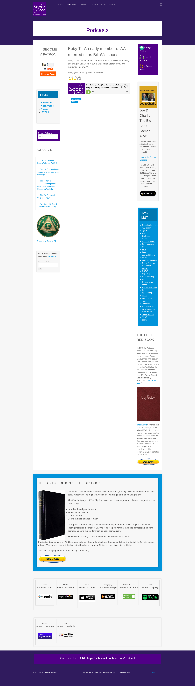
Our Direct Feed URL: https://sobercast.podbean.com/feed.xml (97, 658)
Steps (144, 295)
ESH (144, 247)
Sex (143, 290)
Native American (148, 263)
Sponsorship (147, 293)
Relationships (147, 282)
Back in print (142, 425)
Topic (144, 301)
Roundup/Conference (150, 225)
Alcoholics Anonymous (112, 672)
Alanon (145, 233)
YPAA (144, 317)
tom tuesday (147, 298)
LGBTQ (145, 258)
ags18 (144, 231)
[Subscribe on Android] (129, 596)
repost (144, 285)
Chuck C (145, 239)
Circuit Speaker (148, 241)
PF (143, 279)
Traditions (146, 304)
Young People (148, 314)
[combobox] (48, 136)
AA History (146, 228)
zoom (144, 320)
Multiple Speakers (149, 260)
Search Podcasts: (45, 133)
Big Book (146, 236)
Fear (144, 249)
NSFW (145, 271)
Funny (144, 252)
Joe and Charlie (148, 255)
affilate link (51, 256)
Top (153, 672)
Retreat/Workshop (149, 287)
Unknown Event (148, 306)
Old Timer (74, 101)
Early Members (76, 99)
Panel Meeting (148, 277)
